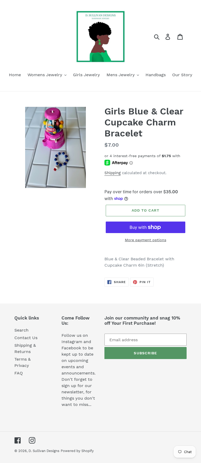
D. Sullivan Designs (44, 451)
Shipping (112, 172)
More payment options (145, 240)
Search (21, 330)
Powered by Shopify (77, 451)
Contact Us (25, 337)
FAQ (18, 373)
